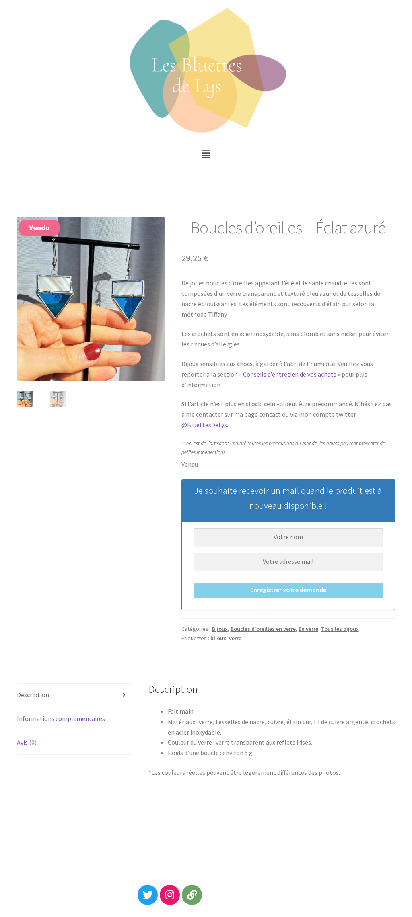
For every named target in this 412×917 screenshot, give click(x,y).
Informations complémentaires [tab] (61, 718)
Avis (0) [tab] (27, 742)
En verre (308, 628)
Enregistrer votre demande (288, 589)
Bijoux (220, 628)
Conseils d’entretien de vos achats (289, 374)
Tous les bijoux (340, 628)
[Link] (192, 895)
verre (235, 638)
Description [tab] (33, 695)
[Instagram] (170, 895)
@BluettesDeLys (204, 425)
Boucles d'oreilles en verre (263, 628)
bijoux (218, 638)
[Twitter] (148, 895)
